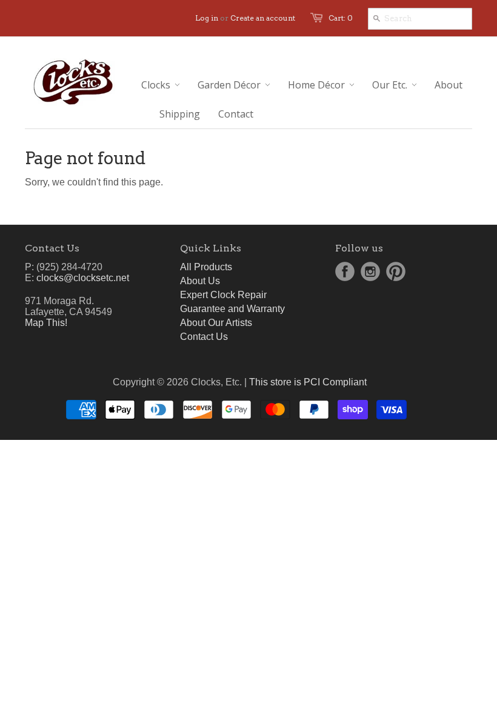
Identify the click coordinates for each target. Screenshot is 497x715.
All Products (206, 267)
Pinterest (395, 271)
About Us (200, 281)
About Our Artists (216, 323)
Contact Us (204, 336)
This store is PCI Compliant (308, 382)
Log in (206, 17)
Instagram (370, 271)
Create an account (262, 17)
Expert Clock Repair (223, 295)
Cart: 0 (341, 17)
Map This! (46, 323)
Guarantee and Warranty (232, 309)
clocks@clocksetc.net (82, 278)
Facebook (345, 271)
